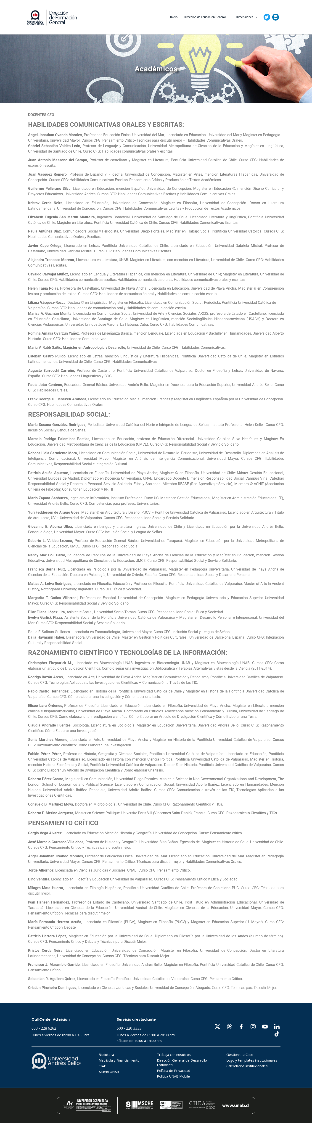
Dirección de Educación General (205, 17)
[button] (267, 17)
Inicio (173, 17)
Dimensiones (244, 17)
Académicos (156, 68)
